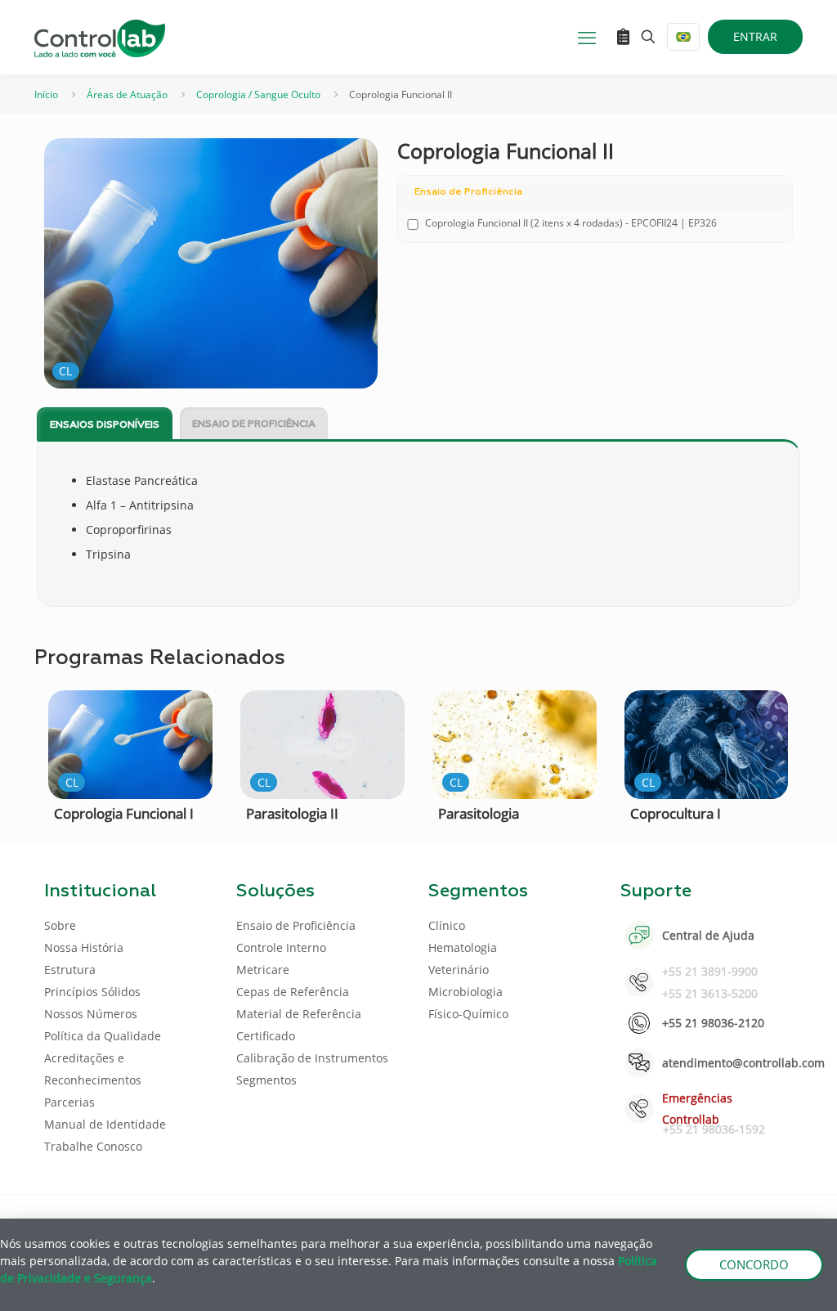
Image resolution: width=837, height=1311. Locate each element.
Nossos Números (90, 1013)
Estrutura (70, 969)
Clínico (446, 925)
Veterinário (458, 969)
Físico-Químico (468, 1013)
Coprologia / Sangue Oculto (258, 94)
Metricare (262, 969)
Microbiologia (465, 991)
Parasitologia (478, 813)
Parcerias (69, 1102)
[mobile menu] (587, 37)
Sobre (60, 925)
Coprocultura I (675, 813)
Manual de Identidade (105, 1124)
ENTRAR (755, 36)
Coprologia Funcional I (124, 813)
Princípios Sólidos (92, 991)
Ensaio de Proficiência (254, 424)
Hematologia (462, 947)
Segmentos (266, 1080)
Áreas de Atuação (127, 94)
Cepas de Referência (292, 991)
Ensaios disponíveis (104, 425)
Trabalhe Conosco (93, 1146)
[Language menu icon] (683, 37)
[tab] (104, 424)
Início (46, 94)
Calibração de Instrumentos (312, 1058)
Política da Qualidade (102, 1036)
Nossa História (83, 947)
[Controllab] (99, 37)
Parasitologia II (292, 813)
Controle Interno (281, 947)
